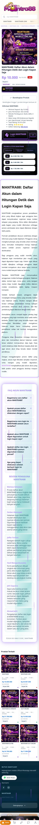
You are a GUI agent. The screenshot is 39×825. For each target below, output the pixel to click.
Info (33, 135)
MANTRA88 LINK (21, 21)
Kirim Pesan (11, 778)
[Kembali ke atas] (34, 810)
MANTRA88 (7, 21)
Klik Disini (24, 127)
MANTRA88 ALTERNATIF (28, 26)
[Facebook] (3, 788)
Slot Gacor (30, 150)
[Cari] (4, 16)
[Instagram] (8, 788)
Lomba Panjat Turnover (19, 150)
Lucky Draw (8, 150)
